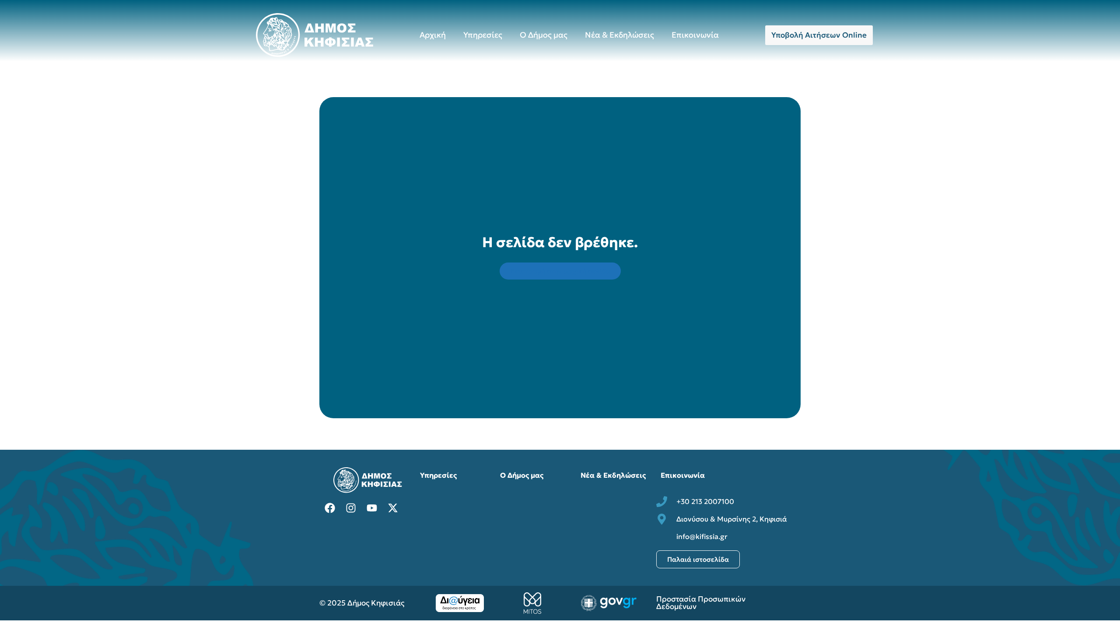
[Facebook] (329, 507)
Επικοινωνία (695, 35)
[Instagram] (350, 507)
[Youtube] (371, 507)
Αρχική (433, 35)
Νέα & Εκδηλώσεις (619, 35)
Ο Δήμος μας (543, 35)
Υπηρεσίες (482, 35)
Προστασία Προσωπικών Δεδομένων (701, 602)
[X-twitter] (392, 507)
